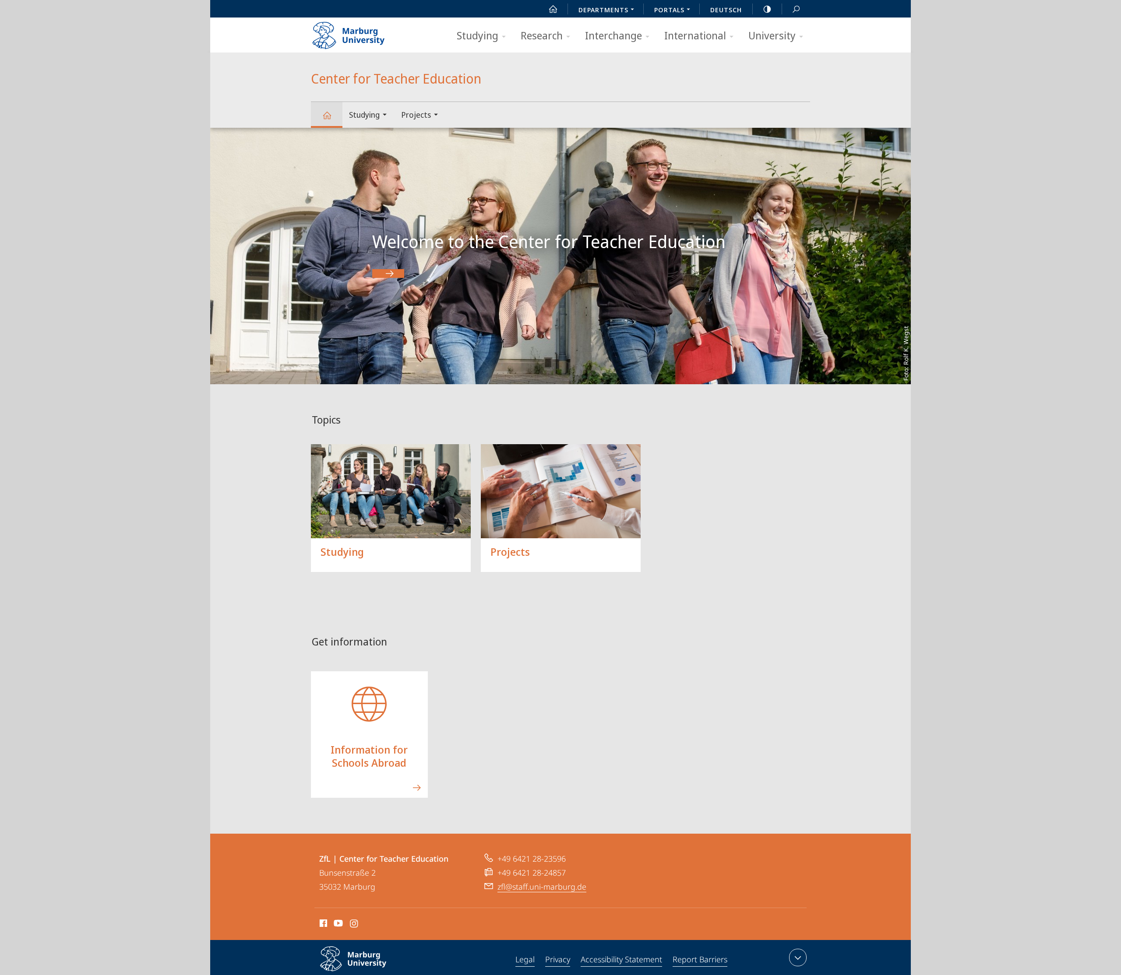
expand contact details (798, 957)
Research (542, 35)
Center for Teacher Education (326, 115)
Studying (477, 35)
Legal (525, 959)
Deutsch (726, 9)
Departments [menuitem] (603, 9)
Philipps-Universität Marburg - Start (365, 32)
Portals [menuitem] (669, 9)
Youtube (337, 925)
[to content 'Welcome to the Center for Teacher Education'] (388, 273)
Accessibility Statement (621, 959)
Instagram (354, 925)
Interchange (613, 35)
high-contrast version (767, 9)
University (772, 35)
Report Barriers (700, 959)
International (695, 35)
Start (553, 9)
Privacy (557, 959)
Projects (416, 114)
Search (796, 9)
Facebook (322, 925)
